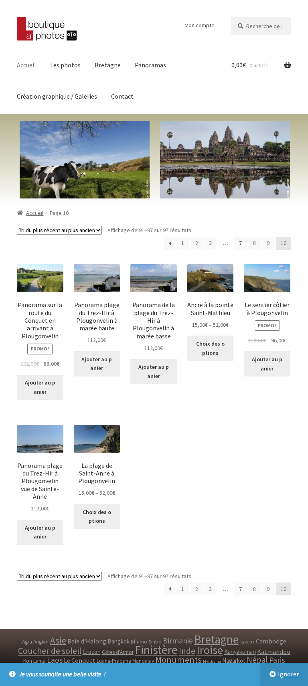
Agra (27, 641)
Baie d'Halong (86, 641)
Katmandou (273, 652)
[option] (223, 159)
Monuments (178, 659)
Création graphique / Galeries (57, 96)
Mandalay (143, 661)
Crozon (92, 652)
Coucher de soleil (49, 650)
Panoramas (150, 65)
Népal (257, 659)
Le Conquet (79, 660)
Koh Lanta (34, 661)
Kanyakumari (240, 652)
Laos (55, 660)
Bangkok (118, 641)
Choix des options (210, 348)
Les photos (65, 65)
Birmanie (178, 641)
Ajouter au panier (40, 387)
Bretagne (108, 65)
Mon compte (199, 25)
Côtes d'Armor (118, 652)
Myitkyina (212, 661)
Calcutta (247, 642)
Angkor (41, 641)
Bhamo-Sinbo (146, 641)
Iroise (210, 650)
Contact (122, 96)
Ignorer (288, 674)
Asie (58, 640)
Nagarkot (233, 660)
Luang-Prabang (114, 661)
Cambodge (271, 641)
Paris (277, 660)
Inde (187, 651)
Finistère (156, 649)
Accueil (26, 65)
